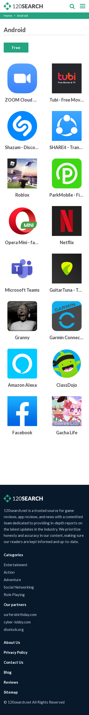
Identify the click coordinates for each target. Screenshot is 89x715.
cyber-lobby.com (17, 622)
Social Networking (19, 587)
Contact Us (13, 662)
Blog (8, 672)
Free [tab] (16, 47)
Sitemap (11, 692)
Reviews (11, 682)
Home (8, 15)
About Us (12, 642)
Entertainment (15, 564)
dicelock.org (14, 629)
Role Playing (14, 594)
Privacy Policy (15, 652)
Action (9, 572)
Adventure (12, 579)
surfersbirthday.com (20, 614)
